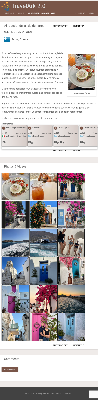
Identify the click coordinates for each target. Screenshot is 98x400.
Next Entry (78, 26)
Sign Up (81, 13)
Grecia (21, 13)
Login (91, 13)
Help (26, 393)
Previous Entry (60, 26)
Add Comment (10, 369)
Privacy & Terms (42, 393)
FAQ (32, 393)
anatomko (9, 13)
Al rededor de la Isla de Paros (41, 13)
